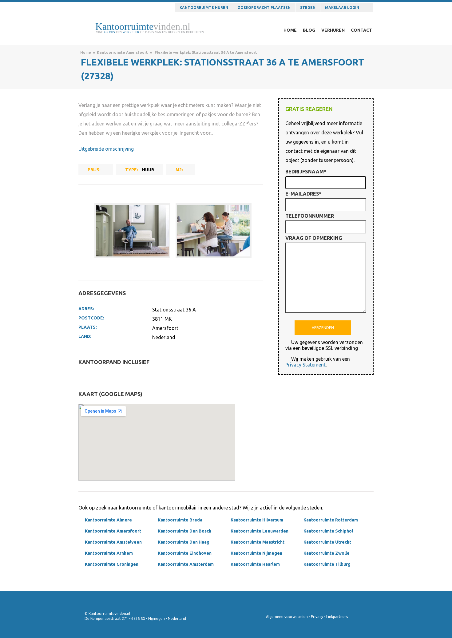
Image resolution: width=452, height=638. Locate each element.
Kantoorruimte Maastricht (257, 542)
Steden (307, 8)
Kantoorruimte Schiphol (328, 531)
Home (85, 52)
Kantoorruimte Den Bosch (184, 531)
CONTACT (361, 30)
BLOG (309, 30)
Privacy (317, 617)
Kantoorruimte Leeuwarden (259, 531)
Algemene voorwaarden (287, 617)
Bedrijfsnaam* (305, 171)
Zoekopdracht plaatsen (264, 8)
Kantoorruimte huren (204, 8)
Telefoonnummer (309, 216)
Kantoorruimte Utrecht (327, 542)
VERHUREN (333, 30)
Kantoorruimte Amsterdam (186, 564)
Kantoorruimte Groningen (111, 564)
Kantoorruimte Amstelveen (113, 542)
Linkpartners (337, 617)
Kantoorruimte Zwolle (326, 553)
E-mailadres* (303, 193)
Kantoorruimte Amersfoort (122, 52)
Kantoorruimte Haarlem (255, 564)
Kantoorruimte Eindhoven (185, 553)
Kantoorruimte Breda (180, 519)
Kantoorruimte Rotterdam (330, 519)
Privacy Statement (305, 364)
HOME (290, 30)
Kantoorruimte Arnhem (109, 553)
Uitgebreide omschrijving (106, 149)
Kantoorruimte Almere (108, 519)
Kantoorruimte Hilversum (257, 519)
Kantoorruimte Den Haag (183, 542)
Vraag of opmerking (313, 238)
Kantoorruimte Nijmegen (256, 553)
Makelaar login (342, 8)
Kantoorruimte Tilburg (327, 564)
